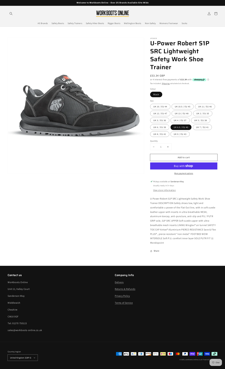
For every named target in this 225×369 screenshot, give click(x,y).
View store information (164, 190)
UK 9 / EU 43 (180, 134)
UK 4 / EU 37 (180, 120)
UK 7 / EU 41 (202, 127)
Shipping (166, 83)
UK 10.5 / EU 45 (182, 106)
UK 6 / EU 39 (159, 127)
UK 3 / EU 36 (159, 120)
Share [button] (156, 250)
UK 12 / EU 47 (160, 113)
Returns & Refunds (125, 289)
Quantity (154, 141)
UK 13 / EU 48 (182, 113)
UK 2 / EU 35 (202, 113)
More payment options (183, 173)
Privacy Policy (122, 295)
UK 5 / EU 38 (200, 120)
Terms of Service (124, 302)
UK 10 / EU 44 (160, 106)
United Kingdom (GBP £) (20, 357)
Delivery (119, 282)
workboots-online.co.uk (193, 360)
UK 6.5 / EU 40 (181, 127)
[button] (11, 13)
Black (156, 94)
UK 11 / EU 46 (205, 106)
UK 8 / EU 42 (159, 134)
